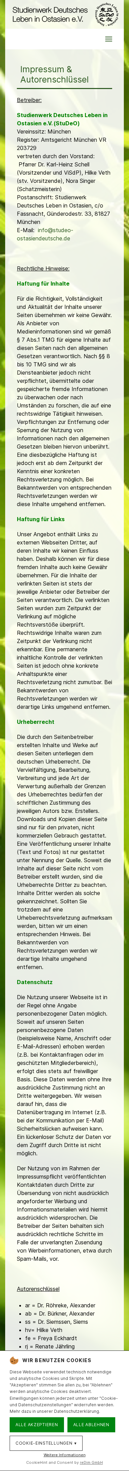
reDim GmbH (91, 1462)
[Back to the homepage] (64, 14)
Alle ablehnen (91, 1424)
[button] (108, 39)
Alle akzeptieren (36, 1424)
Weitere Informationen (65, 1455)
